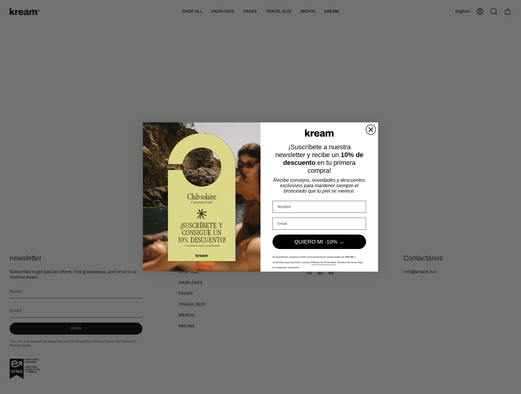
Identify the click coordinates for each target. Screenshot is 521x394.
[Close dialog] (371, 129)
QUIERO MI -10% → (319, 242)
